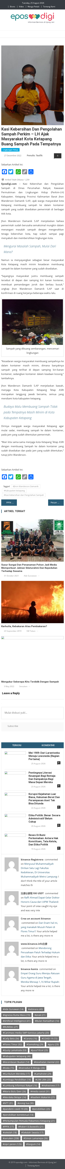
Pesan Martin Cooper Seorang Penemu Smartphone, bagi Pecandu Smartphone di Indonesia (57, 502)
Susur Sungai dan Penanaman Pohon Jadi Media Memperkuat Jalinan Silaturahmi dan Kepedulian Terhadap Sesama (29, 568)
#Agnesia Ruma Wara (16, 1015)
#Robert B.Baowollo (30, 1126)
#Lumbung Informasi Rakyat (20, 1085)
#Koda (8, 1067)
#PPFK (8, 1126)
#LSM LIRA (43, 1079)
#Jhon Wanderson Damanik (25, 486)
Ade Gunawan (30, 575)
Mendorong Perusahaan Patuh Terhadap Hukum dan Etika (40, 952)
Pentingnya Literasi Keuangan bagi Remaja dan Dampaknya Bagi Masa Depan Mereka (42, 777)
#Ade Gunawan (13, 1009)
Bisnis (12, 6)
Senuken (23, 686)
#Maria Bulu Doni (14, 1091)
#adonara (35, 1009)
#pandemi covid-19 (15, 1108)
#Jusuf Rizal (39, 1050)
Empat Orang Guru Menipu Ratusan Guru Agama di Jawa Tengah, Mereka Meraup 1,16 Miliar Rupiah (40, 977)
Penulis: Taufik (35, 155)
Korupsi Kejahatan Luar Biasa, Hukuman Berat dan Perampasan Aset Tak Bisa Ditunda (44, 799)
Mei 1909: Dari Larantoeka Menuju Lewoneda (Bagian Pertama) (44, 756)
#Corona (30, 1038)
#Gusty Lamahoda (14, 1050)
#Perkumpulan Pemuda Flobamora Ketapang (29, 1120)
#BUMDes (10, 1026)
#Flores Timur (12, 1044)
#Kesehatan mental (46, 1062)
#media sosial (40, 1091)
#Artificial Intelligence (16, 1020)
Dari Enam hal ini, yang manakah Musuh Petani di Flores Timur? (39, 927)
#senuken (11, 1138)
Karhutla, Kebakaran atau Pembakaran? (24, 626)
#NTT (8, 1103)
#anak (40, 1015)
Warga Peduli (33, 6)
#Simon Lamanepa (36, 1138)
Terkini (16, 745)
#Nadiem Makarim (43, 1097)
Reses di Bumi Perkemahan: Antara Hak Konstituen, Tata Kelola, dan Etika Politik (43, 840)
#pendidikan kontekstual (18, 1114)
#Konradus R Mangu (32, 1067)
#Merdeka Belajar (14, 1097)
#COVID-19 (49, 1038)
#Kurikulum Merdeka (16, 1073)
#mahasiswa (50, 1085)
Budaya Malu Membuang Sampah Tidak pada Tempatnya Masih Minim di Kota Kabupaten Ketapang (30, 412)
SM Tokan (31, 631)
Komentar (48, 745)
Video (21, 6)
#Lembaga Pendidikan (17, 1079)
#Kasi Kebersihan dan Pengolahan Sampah (24, 495)
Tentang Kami (49, 6)
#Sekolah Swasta (32, 1132)
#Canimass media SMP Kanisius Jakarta (26, 1032)
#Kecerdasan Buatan (16, 1062)
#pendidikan (41, 1108)
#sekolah (10, 1132)
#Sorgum (33, 1144)
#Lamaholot (42, 1073)
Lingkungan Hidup (10, 150)
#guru (53, 1044)
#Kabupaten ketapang (14, 490)
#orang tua (26, 1103)
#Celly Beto (11, 1038)
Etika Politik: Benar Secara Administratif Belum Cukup (44, 818)
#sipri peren (12, 1144)
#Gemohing (35, 1044)
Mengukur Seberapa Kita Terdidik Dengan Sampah (30, 681)
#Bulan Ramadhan (47, 1020)
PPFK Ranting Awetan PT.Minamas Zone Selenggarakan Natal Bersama (11, 502)
